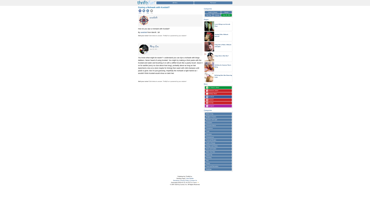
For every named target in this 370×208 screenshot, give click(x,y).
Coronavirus (209, 128)
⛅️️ (198, 182)
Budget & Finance (211, 116)
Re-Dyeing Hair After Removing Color (223, 76)
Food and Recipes (211, 140)
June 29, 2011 (226, 15)
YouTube (210, 103)
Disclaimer (176, 180)
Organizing (209, 154)
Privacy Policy (185, 180)
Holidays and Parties (212, 146)
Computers (209, 122)
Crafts (207, 131)
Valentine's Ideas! (212, 91)
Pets (207, 160)
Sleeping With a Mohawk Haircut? (221, 35)
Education (209, 134)
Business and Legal (211, 119)
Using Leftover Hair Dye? (222, 56)
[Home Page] (146, 1)
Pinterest (211, 100)
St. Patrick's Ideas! (212, 87)
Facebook (211, 96)
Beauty (226, 12)
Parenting (208, 157)
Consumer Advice (211, 125)
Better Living (209, 114)
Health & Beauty (212, 12)
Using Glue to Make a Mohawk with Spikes (223, 45)
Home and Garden (211, 149)
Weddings (209, 169)
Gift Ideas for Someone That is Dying (223, 66)
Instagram (211, 106)
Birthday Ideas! (211, 94)
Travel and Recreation (212, 166)
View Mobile (190, 178)
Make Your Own (210, 152)
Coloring (217, 15)
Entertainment (210, 137)
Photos (208, 163)
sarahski (144, 32)
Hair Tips (208, 15)
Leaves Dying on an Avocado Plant (222, 25)
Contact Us (193, 180)
